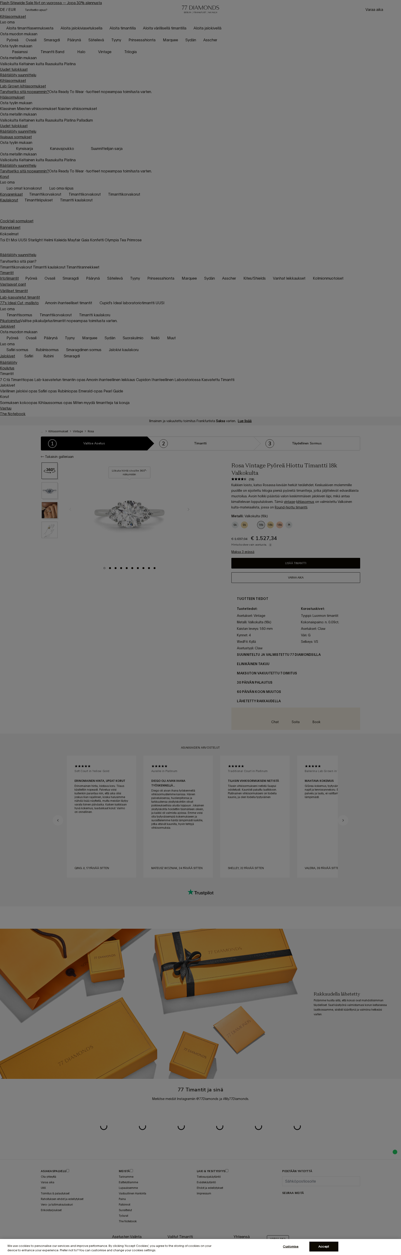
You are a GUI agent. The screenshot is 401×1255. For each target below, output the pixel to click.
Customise (290, 1246)
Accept (323, 1246)
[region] (200, 1247)
